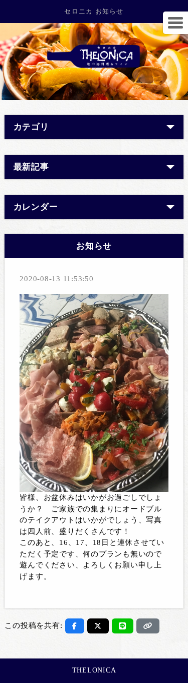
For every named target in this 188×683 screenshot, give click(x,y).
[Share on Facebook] (74, 625)
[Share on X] (98, 625)
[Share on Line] (122, 625)
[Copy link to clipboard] (147, 625)
